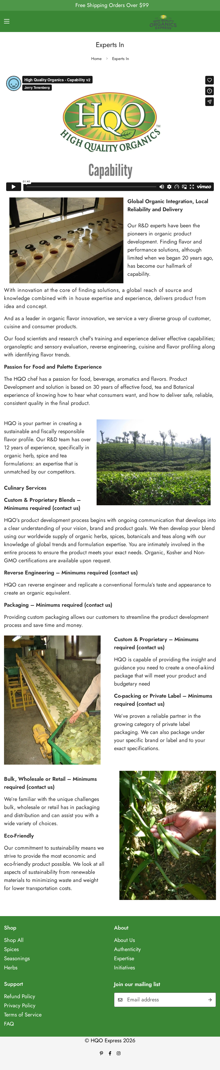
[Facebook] (110, 1053)
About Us (124, 940)
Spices (11, 949)
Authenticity (127, 949)
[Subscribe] (210, 1000)
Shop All (14, 940)
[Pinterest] (101, 1053)
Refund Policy (19, 996)
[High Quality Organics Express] (163, 21)
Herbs (10, 968)
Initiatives (124, 968)
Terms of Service (23, 1015)
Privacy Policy (19, 1005)
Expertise (124, 958)
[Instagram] (118, 1053)
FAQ (9, 1024)
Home (96, 59)
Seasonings (17, 958)
